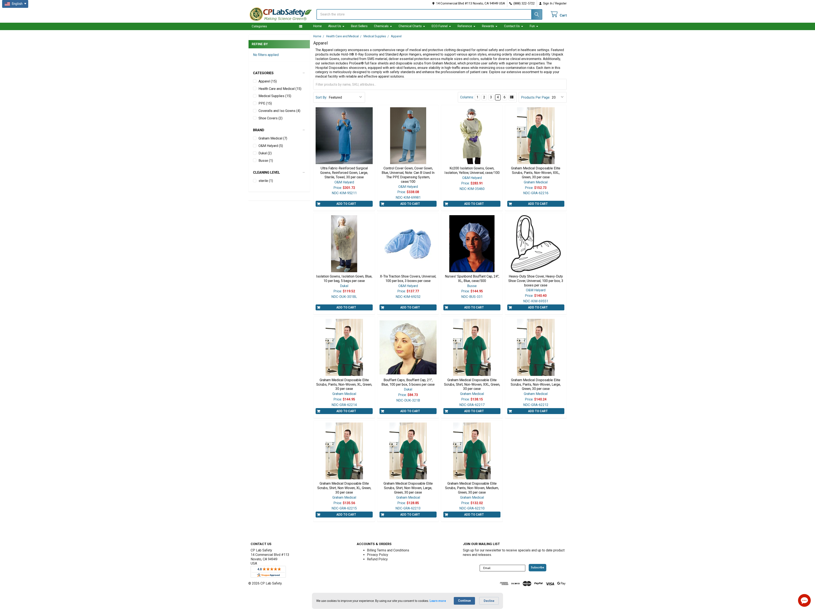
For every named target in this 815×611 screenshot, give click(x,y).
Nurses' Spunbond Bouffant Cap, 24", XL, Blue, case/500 (472, 278)
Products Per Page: (535, 97)
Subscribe (537, 567)
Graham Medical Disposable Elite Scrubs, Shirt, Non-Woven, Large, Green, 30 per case (408, 487)
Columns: (467, 97)
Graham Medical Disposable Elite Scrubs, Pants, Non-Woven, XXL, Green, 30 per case (535, 172)
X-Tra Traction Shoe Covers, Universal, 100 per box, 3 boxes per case (408, 278)
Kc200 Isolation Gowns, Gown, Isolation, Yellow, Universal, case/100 (472, 170)
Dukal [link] (265, 153)
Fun (532, 26)
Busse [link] (266, 161)
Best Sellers (359, 26)
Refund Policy (377, 559)
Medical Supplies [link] (275, 96)
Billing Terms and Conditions (388, 550)
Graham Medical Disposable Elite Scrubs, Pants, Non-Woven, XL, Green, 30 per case (344, 384)
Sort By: (321, 97)
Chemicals (381, 26)
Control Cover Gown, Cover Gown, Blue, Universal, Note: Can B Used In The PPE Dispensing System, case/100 (408, 174)
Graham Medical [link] (273, 138)
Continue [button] (464, 600)
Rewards (488, 26)
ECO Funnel (440, 26)
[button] (279, 73)
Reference (465, 26)
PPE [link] (265, 103)
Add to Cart (346, 203)
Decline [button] (489, 601)
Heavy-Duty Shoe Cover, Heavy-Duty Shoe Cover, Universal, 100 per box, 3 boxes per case (535, 280)
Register (561, 3)
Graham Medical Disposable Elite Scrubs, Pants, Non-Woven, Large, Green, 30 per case (536, 384)
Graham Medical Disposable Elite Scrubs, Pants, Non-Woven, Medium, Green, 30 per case (472, 487)
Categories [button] (259, 26)
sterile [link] (266, 181)
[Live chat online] (804, 600)
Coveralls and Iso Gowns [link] (279, 111)
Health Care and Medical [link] (280, 89)
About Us (334, 26)
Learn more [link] (438, 601)
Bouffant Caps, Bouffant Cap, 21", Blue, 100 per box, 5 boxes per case (408, 382)
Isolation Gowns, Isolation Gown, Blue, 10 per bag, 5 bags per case (344, 278)
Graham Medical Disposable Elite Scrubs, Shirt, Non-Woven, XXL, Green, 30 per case (472, 384)
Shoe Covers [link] (270, 118)
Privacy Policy (377, 555)
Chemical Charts (410, 26)
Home (317, 26)
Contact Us (512, 26)
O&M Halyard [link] (271, 146)
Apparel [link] (268, 81)
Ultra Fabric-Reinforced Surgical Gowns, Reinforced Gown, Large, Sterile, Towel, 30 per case (344, 172)
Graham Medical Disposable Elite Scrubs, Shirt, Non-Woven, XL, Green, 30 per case (344, 487)
